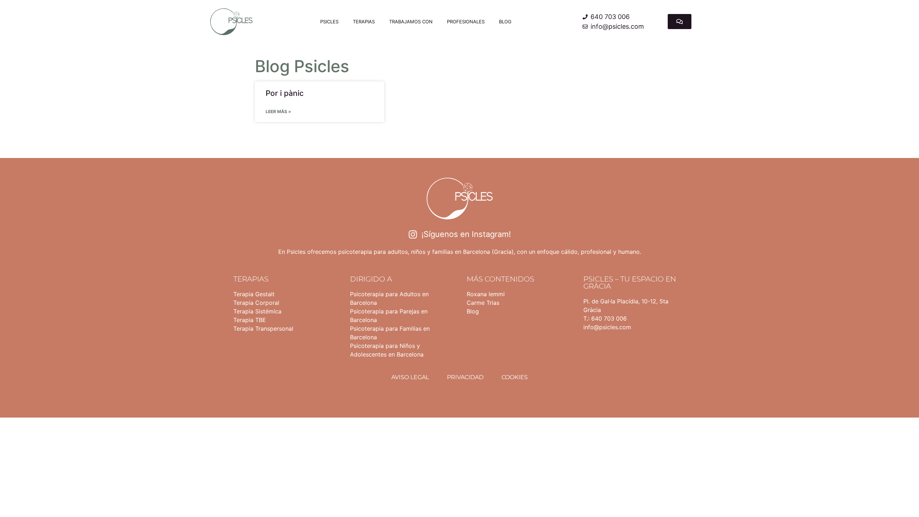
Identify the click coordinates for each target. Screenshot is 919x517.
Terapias (364, 21)
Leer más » (278, 111)
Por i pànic (285, 93)
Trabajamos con (411, 21)
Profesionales (466, 21)
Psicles (329, 21)
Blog (505, 21)
